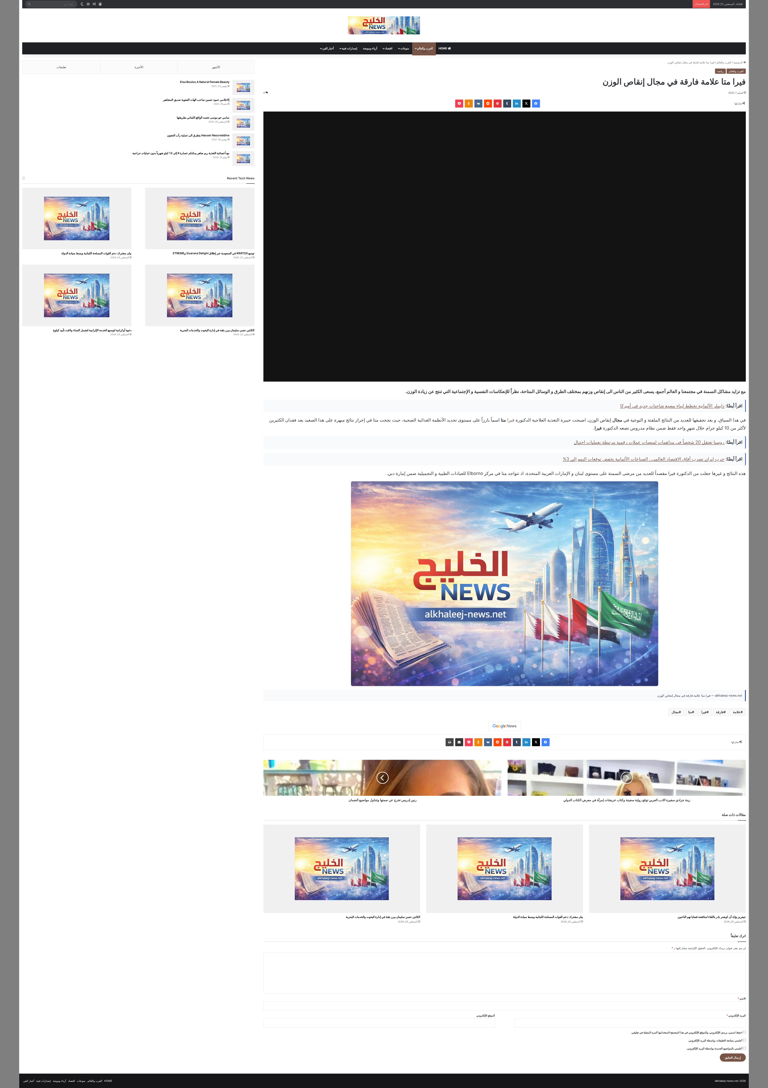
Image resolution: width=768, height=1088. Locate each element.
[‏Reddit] (488, 104)
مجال (675, 712)
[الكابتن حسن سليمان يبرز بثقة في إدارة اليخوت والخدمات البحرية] (341, 869)
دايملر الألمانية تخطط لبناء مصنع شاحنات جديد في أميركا (672, 405)
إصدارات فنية (349, 48)
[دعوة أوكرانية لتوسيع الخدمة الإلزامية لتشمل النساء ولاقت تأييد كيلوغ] (76, 295)
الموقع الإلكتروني (485, 1015)
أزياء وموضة (370, 48)
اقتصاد (388, 48)
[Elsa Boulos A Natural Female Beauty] (243, 87)
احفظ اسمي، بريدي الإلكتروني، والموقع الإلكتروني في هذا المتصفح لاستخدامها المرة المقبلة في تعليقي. (686, 1032)
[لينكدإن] (517, 104)
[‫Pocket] (459, 104)
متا (690, 712)
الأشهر (216, 67)
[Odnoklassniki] (469, 104)
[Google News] (504, 726)
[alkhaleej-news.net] (384, 25)
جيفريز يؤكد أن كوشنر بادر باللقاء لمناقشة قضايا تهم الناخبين (712, 916)
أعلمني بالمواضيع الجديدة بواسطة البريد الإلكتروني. (714, 1048)
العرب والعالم (425, 48)
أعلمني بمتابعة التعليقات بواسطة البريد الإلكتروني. (715, 1040)
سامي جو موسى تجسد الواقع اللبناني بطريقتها (203, 117)
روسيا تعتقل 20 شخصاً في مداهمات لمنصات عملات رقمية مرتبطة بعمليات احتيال (649, 442)
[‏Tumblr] (507, 104)
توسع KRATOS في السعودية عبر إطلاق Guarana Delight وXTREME (213, 253)
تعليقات (61, 67)
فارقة (720, 712)
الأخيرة (139, 67)
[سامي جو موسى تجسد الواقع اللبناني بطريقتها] (243, 123)
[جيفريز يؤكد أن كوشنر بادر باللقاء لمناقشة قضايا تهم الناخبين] (667, 869)
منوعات (404, 48)
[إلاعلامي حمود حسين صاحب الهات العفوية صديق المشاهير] (243, 105)
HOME (443, 48)
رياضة (720, 71)
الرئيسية (738, 62)
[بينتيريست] (498, 104)
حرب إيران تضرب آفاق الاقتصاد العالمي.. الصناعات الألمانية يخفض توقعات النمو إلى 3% (643, 459)
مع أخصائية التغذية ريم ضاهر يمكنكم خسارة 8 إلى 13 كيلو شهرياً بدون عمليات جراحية (180, 153)
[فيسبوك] (536, 104)
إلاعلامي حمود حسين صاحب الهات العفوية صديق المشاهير (196, 99)
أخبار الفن (328, 48)
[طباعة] (450, 742)
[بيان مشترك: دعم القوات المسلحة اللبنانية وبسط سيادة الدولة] (504, 869)
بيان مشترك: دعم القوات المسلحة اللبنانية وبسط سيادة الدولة (548, 916)
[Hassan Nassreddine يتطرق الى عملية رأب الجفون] (243, 140)
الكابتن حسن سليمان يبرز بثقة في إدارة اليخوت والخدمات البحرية (383, 916)
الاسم (742, 998)
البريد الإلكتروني (736, 1015)
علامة (737, 712)
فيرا (510, 420)
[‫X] (526, 104)
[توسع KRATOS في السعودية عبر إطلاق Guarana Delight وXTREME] (199, 218)
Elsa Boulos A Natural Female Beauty (204, 82)
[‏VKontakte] (478, 104)
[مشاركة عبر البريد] (459, 742)
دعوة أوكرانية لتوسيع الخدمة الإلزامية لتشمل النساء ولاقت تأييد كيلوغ (92, 330)
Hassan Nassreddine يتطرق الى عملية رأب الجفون (198, 135)
